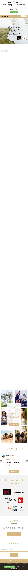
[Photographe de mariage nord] (5, 62)
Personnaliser (14, 568)
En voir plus (14, 424)
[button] (1, 461)
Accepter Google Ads (14, 12)
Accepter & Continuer (9, 566)
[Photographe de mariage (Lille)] (14, 308)
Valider (14, 555)
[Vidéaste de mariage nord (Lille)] (14, 372)
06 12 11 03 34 (15, 528)
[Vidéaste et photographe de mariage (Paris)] (22, 376)
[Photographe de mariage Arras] (22, 124)
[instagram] (24, 16)
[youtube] (26, 16)
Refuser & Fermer (20, 566)
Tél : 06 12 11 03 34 (4, 16)
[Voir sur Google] (3, 456)
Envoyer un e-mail (14, 534)
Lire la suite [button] (8, 465)
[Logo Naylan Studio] (14, 29)
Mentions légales (14, 560)
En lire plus (14, 471)
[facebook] (22, 16)
